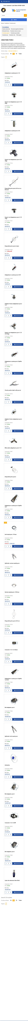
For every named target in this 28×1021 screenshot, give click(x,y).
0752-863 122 (6, 1)
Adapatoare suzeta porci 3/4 (12, 130)
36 (13, 53)
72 (16, 53)
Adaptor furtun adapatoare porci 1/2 (13, 304)
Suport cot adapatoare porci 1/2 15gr (13, 218)
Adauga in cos (18, 113)
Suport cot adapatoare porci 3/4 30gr (13, 160)
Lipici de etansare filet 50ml (12, 880)
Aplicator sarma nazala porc (12, 563)
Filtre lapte (18, 35)
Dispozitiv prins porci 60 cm (12, 621)
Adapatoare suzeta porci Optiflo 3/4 (13, 506)
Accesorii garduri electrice (17, 29)
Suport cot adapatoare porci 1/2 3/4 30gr (13, 333)
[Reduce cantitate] (6, 85)
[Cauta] (25, 15)
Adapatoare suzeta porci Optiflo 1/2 (13, 362)
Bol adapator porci (9, 707)
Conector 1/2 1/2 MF (10, 822)
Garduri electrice (6, 29)
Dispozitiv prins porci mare (12, 246)
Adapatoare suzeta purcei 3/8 (13, 275)
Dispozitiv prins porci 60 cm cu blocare (13, 189)
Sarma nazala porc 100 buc (12, 592)
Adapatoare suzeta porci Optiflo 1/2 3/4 (13, 679)
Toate (20, 53)
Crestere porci (6, 33)
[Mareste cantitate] (10, 85)
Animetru (7, 765)
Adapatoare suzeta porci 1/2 (12, 73)
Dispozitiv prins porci (10, 476)
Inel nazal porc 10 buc (11, 534)
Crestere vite (12, 35)
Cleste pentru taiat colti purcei (13, 390)
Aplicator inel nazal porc (11, 736)
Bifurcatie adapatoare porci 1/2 (13, 448)
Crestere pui (5, 35)
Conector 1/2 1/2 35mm (11, 649)
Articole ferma (5, 31)
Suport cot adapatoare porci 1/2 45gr (13, 102)
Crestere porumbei (15, 33)
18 (10, 53)
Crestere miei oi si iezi (15, 31)
